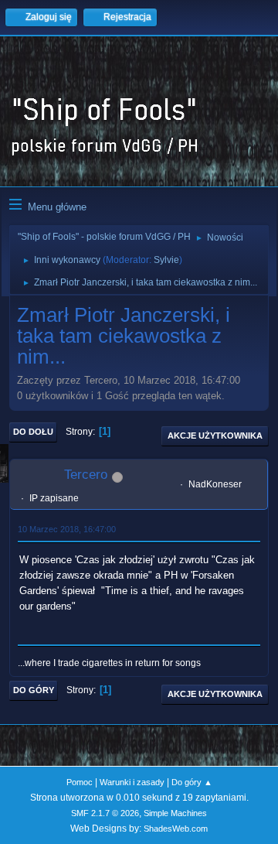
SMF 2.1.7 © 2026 (105, 813)
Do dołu (33, 431)
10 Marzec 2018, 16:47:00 (67, 529)
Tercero (85, 474)
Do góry (33, 690)
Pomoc (79, 782)
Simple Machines (175, 813)
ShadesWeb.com (176, 828)
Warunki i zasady (132, 782)
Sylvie (166, 260)
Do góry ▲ (191, 782)
